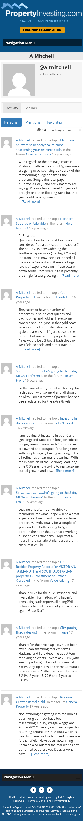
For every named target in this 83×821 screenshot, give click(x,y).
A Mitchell (23, 140)
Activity (12, 108)
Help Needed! (64, 423)
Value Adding (59, 580)
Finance (62, 632)
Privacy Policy (62, 800)
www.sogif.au (73, 814)
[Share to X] (41, 790)
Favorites (54, 122)
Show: (42, 129)
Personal (11, 122)
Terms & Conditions (39, 800)
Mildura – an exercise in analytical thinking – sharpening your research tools (45, 145)
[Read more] (31, 201)
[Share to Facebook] (33, 790)
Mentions (32, 122)
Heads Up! (63, 297)
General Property (38, 154)
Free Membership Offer (42, 30)
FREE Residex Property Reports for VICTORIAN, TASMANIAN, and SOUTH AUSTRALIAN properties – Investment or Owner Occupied (46, 571)
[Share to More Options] (50, 790)
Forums (30, 108)
